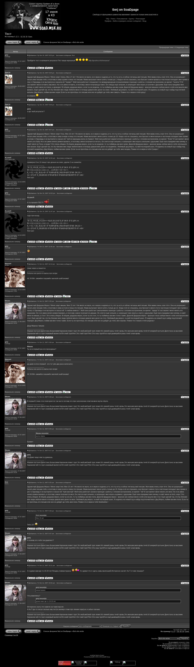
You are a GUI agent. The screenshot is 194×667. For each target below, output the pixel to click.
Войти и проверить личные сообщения (127, 21)
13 (21, 36)
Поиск (113, 19)
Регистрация (140, 19)
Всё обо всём (78, 42)
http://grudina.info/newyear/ (99, 61)
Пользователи (122, 19)
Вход (144, 21)
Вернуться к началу (12, 68)
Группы (131, 19)
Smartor (102, 655)
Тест (8, 34)
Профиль (108, 21)
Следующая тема (181, 47)
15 (26, 36)
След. (30, 36)
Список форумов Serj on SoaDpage (57, 42)
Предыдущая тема (166, 47)
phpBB (92, 657)
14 (24, 36)
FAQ (107, 19)
